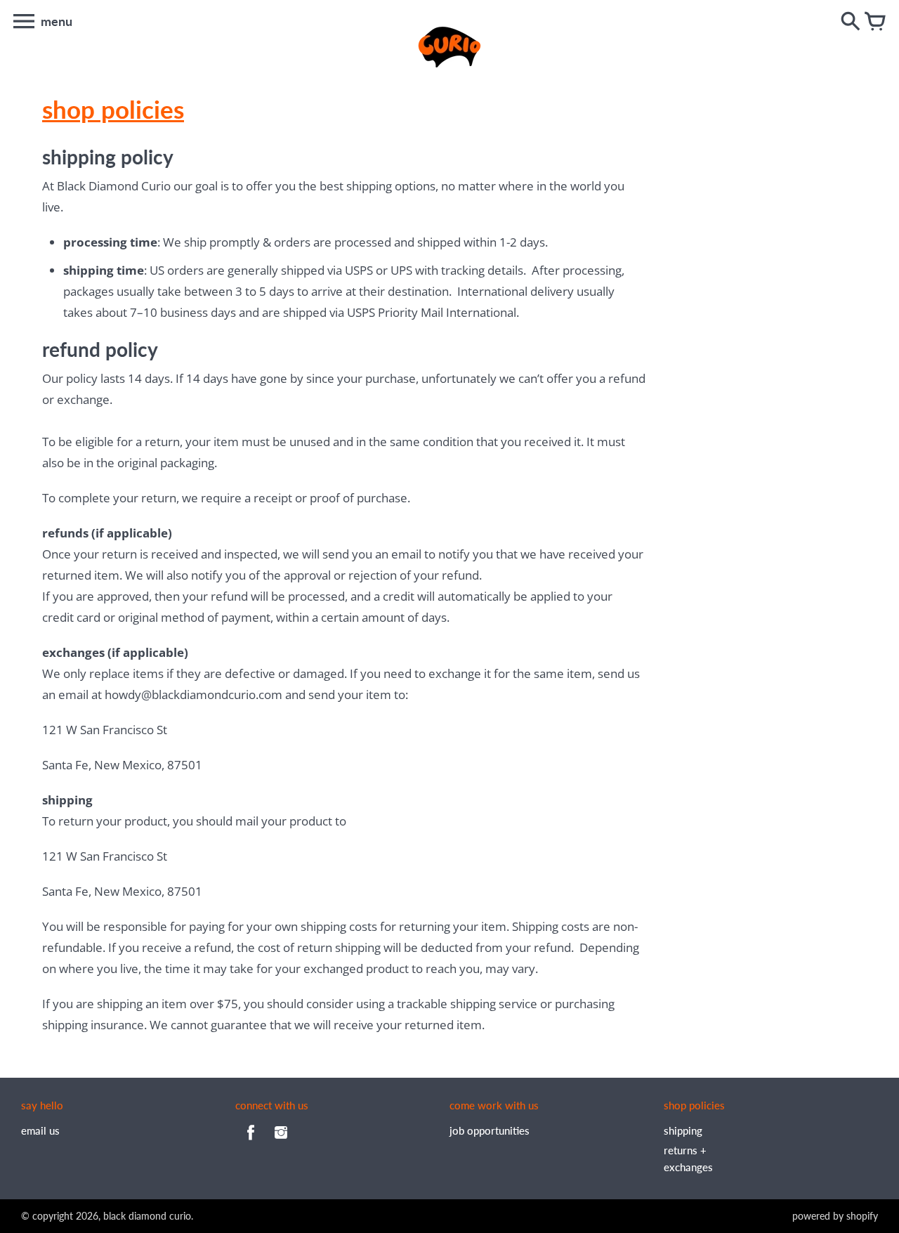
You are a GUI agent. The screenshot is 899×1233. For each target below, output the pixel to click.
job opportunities (490, 1130)
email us (40, 1130)
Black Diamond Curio (147, 1216)
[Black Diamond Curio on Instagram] (281, 1141)
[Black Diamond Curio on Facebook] (251, 1141)
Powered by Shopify (835, 1216)
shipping (683, 1130)
